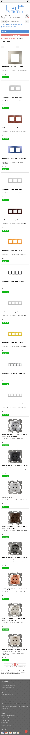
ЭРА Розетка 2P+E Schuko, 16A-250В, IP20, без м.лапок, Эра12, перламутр (15, 619)
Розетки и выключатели (9, 38)
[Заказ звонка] (26, 731)
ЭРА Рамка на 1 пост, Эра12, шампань (12, 66)
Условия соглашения (7, 697)
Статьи (20, 24)
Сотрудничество (6, 690)
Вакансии (4, 710)
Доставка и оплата (12, 24)
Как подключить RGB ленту (8, 685)
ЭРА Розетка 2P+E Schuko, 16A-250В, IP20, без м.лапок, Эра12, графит (15, 558)
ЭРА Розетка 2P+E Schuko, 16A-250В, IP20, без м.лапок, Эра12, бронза (15, 527)
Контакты (15, 26)
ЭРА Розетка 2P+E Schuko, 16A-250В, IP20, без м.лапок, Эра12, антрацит (15, 466)
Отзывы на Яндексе (7, 28)
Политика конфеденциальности (9, 696)
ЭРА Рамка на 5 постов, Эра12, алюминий (13, 373)
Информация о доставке (7, 694)
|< (5, 664)
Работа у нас (5, 689)
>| (24, 664)
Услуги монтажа (6, 26)
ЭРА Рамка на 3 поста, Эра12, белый (12, 189)
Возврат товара (5, 683)
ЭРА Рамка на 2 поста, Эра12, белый (12, 97)
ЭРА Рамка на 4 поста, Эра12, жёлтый (12, 342)
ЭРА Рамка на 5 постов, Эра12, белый (12, 404)
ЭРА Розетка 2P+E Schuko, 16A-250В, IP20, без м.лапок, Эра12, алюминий (15, 435)
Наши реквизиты (6, 708)
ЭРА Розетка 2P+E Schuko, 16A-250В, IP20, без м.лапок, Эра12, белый (15, 496)
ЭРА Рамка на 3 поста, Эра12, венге (12, 219)
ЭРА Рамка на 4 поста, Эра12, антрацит (13, 281)
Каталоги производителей (8, 687)
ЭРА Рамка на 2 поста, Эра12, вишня (12, 127)
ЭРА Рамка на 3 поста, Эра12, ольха (12, 250)
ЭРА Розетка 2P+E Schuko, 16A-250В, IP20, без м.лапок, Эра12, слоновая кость (15, 650)
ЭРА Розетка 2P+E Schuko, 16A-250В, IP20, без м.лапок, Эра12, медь (15, 588)
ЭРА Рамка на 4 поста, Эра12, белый (12, 312)
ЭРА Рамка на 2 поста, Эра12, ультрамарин (14, 158)
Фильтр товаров (15, 35)
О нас (4, 24)
